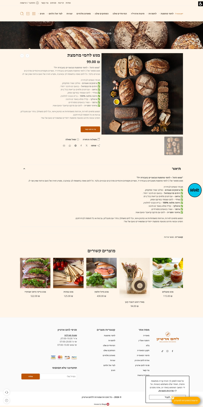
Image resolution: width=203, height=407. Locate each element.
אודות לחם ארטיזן (142, 360)
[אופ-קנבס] (194, 190)
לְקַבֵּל (167, 397)
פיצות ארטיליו (137, 13)
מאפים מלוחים (84, 13)
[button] (168, 336)
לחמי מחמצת (167, 13)
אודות (68, 3)
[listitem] (142, 94)
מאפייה (146, 335)
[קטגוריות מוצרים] (34, 14)
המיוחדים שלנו (120, 13)
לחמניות (153, 13)
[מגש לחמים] (173, 145)
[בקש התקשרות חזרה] (6, 392)
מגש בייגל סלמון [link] (101, 292)
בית (107, 37)
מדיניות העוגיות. (166, 390)
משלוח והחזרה (90, 139)
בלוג (147, 345)
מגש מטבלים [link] (167, 292)
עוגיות (69, 13)
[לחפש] (22, 14)
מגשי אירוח (98, 37)
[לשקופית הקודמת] (179, 14)
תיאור (176, 168)
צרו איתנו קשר (90, 129)
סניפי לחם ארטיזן (142, 365)
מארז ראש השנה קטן (134, 302)
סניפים (53, 3)
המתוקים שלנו (102, 13)
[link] (27, 56)
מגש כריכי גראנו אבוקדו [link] (35, 292)
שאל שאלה (71, 139)
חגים (42, 13)
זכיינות (61, 3)
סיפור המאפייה (143, 355)
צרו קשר (44, 3)
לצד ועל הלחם (55, 13)
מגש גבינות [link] (68, 292)
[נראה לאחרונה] (6, 400)
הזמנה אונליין (144, 340)
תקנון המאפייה (143, 350)
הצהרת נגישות (143, 375)
